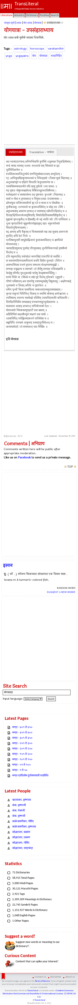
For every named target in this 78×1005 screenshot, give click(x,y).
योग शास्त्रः (27, 23)
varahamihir (56, 48)
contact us (40, 976)
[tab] (16, 152)
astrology (20, 48)
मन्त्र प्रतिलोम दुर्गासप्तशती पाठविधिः (30, 775)
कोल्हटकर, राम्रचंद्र (22, 848)
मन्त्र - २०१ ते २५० (22, 748)
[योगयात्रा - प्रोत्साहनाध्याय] (44, 23)
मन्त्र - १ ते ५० (19, 770)
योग (34, 56)
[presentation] (15, 152)
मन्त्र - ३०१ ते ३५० (22, 738)
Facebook (24, 457)
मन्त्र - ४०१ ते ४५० (22, 727)
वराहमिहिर (56, 56)
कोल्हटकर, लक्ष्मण (21, 837)
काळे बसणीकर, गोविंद (23, 821)
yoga (9, 56)
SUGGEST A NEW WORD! (61, 592)
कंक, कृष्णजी (18, 816)
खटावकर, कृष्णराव (21, 800)
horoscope (37, 48)
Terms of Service (42, 981)
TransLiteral (32, 991)
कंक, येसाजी (18, 810)
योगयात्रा (37, 23)
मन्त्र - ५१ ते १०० (21, 764)
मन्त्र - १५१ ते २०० (22, 754)
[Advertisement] (39, 101)
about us (70, 976)
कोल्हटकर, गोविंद (20, 842)
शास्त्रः (19, 23)
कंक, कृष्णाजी (19, 805)
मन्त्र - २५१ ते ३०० (22, 743)
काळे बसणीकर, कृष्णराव (24, 826)
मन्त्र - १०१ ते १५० (22, 759)
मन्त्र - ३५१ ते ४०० (22, 732)
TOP (70, 467)
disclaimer (55, 976)
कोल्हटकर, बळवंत (21, 832)
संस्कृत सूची (9, 23)
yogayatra (22, 56)
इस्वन (7, 565)
